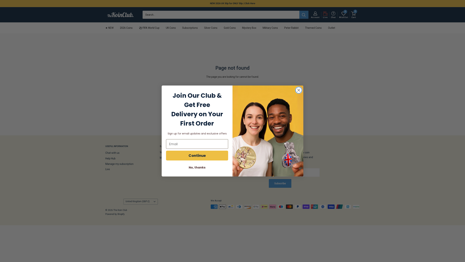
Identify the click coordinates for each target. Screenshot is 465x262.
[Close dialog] (299, 90)
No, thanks (197, 167)
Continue (197, 155)
